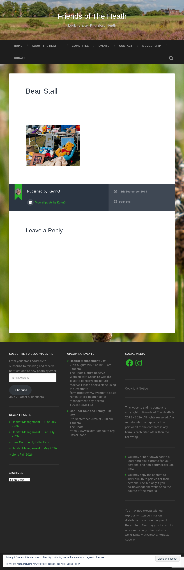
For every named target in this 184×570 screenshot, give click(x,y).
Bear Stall (42, 91)
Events (103, 46)
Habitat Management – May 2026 (34, 448)
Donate (20, 58)
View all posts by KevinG (50, 202)
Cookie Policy (73, 564)
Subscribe (20, 390)
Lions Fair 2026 (22, 454)
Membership (151, 46)
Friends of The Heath (92, 16)
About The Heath (45, 46)
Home (18, 46)
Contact (126, 46)
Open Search (171, 58)
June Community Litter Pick (30, 442)
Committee (80, 46)
